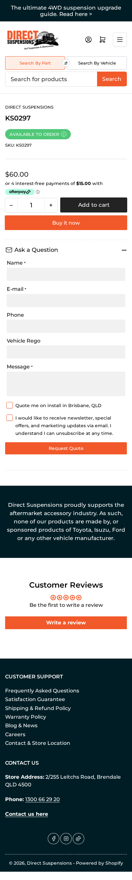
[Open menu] (120, 40)
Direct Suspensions (29, 107)
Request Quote (66, 448)
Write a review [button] (66, 623)
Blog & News (21, 725)
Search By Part (35, 63)
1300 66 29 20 (42, 799)
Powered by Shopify (99, 863)
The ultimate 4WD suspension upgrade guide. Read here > (66, 10)
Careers (15, 734)
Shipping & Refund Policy (38, 708)
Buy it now (66, 223)
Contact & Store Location (37, 743)
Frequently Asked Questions (42, 691)
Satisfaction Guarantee (35, 699)
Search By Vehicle (97, 63)
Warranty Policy (25, 717)
